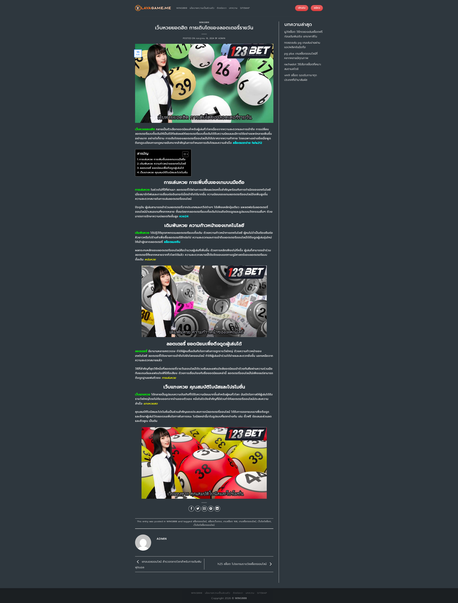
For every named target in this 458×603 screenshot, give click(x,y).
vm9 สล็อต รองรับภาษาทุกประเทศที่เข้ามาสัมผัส (300, 77)
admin (221, 38)
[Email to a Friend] (204, 509)
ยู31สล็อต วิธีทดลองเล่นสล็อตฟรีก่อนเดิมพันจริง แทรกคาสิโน (303, 34)
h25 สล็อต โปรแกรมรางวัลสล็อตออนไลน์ (243, 564)
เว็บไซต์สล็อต (264, 521)
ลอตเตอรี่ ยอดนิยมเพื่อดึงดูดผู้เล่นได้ (162, 168)
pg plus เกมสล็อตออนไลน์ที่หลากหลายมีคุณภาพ (301, 56)
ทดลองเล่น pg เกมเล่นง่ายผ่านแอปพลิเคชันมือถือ (302, 45)
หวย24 (184, 216)
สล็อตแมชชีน (172, 242)
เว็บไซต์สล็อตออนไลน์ (204, 525)
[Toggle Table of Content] (184, 154)
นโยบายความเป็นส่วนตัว (202, 8)
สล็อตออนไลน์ (200, 521)
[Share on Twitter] (198, 509)
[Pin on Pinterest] (211, 509)
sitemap (245, 8)
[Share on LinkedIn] (217, 509)
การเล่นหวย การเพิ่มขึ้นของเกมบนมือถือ (162, 159)
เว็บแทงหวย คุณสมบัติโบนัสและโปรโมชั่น (164, 172)
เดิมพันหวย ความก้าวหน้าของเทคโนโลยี (163, 164)
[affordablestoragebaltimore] (153, 8)
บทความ (233, 8)
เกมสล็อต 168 (230, 521)
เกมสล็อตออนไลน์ (247, 521)
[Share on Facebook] (191, 509)
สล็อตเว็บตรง (215, 521)
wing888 (181, 8)
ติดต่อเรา (221, 8)
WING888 (204, 22)
